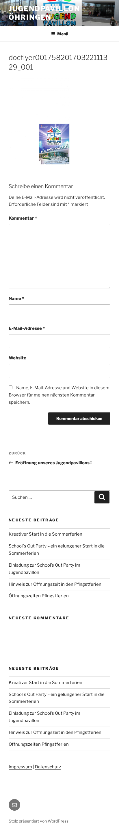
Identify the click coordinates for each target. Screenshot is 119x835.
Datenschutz (48, 766)
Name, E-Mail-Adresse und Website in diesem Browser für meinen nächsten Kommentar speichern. (59, 395)
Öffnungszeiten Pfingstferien (39, 595)
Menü (62, 33)
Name (16, 298)
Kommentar (23, 218)
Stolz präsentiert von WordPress (38, 820)
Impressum (20, 766)
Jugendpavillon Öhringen (44, 12)
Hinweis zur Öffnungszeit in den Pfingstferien (55, 584)
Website (17, 358)
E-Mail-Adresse (27, 328)
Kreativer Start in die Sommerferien (45, 534)
